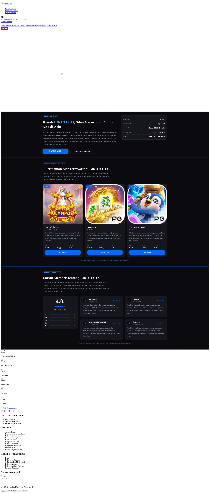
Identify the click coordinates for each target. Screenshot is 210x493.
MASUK (4, 28)
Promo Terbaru (10, 9)
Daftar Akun (40, 26)
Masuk (3, 22)
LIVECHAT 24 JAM (82, 151)
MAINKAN (62, 252)
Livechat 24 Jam (51, 26)
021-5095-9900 (7, 411)
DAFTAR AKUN (55, 151)
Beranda (9, 22)
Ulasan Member (10, 13)
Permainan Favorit (11, 11)
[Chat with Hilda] (14, 491)
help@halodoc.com (9, 408)
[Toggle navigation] (2, 3)
